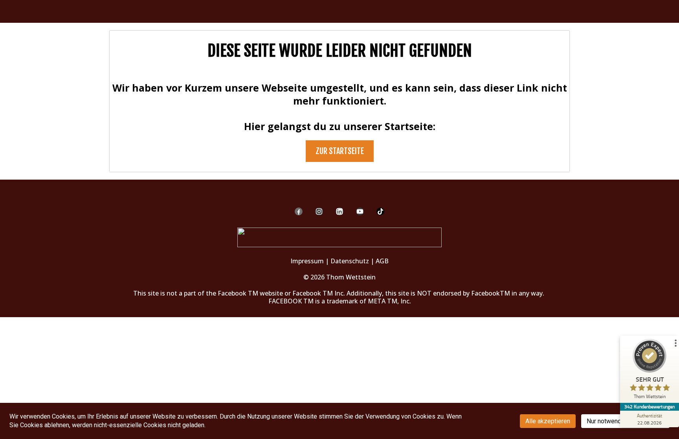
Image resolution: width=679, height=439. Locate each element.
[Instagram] (319, 211)
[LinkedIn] (339, 211)
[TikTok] (380, 211)
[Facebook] (298, 211)
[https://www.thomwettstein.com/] (339, 236)
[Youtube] (360, 211)
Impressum (307, 261)
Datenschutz (349, 261)
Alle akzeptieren (547, 421)
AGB (382, 261)
